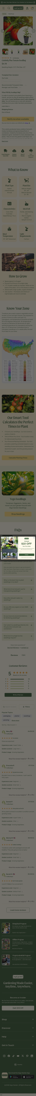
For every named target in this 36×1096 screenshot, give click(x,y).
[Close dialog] (34, 537)
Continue (26, 554)
